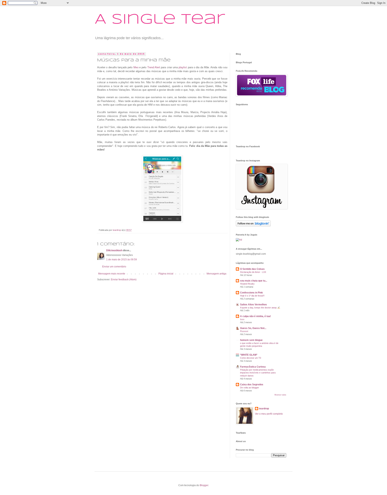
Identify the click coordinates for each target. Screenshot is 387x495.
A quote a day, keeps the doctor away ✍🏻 (260, 307)
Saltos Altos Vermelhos (253, 304)
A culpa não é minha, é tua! (255, 316)
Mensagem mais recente (111, 273)
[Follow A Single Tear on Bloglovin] (253, 225)
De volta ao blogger (249, 387)
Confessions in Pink (251, 292)
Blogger (204, 485)
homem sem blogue (251, 340)
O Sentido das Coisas (252, 269)
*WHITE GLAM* (248, 354)
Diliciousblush (114, 250)
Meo (135, 67)
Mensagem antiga (216, 273)
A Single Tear (160, 20)
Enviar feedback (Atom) (123, 279)
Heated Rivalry (247, 284)
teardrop (264, 408)
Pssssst (244, 331)
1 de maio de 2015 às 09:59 (121, 259)
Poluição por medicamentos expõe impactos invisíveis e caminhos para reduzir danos (258, 373)
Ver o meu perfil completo (269, 413)
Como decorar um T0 (250, 358)
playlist (183, 67)
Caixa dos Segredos (251, 384)
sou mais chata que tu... (253, 280)
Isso (242, 319)
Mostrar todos (280, 395)
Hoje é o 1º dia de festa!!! (252, 295)
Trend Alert (153, 67)
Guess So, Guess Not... (253, 328)
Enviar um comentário (114, 266)
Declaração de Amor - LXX (253, 272)
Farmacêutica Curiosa (253, 366)
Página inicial (165, 273)
